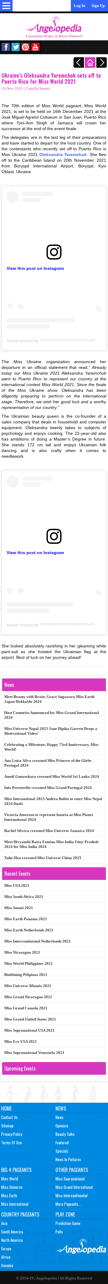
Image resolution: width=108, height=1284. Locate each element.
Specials (62, 1151)
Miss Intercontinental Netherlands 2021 (37, 941)
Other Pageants (72, 1169)
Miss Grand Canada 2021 (25, 1008)
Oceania (7, 1265)
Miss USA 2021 (16, 885)
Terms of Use (11, 1142)
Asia (4, 1223)
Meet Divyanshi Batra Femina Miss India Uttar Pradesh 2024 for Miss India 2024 (51, 844)
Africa (5, 1257)
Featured (62, 1142)
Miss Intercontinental (72, 1195)
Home (6, 1108)
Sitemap (7, 1126)
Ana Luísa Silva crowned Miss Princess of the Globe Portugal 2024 (48, 763)
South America (12, 1232)
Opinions (62, 1126)
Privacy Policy (11, 1134)
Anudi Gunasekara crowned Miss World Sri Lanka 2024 (51, 776)
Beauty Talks (65, 1134)
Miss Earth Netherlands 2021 (28, 930)
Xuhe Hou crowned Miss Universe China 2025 (42, 857)
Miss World (9, 1179)
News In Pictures (68, 1159)
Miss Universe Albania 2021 (27, 985)
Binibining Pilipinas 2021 (25, 974)
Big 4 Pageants (16, 1169)
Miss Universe (11, 1187)
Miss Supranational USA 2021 (29, 1030)
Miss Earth (9, 1195)
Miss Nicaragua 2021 (22, 952)
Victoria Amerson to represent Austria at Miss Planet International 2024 (48, 817)
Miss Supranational (70, 1179)
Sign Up (98, 5)
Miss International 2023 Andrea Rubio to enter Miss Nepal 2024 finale (53, 801)
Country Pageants (20, 1214)
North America (12, 1240)
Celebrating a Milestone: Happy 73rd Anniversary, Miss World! (51, 747)
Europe (6, 1248)
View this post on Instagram (35, 268)
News (61, 1108)
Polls (59, 1232)
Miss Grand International (74, 1187)
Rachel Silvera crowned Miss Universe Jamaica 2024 (49, 830)
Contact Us (9, 1117)
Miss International (14, 1204)
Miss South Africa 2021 (23, 896)
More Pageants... (68, 1204)
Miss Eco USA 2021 (20, 1041)
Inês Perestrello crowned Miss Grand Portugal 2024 (48, 787)
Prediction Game (68, 1223)
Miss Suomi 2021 (18, 907)
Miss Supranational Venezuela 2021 (34, 1052)
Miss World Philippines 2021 (28, 963)
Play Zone (65, 1214)
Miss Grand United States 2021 (30, 1019)
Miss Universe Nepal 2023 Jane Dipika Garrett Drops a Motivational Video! (50, 731)
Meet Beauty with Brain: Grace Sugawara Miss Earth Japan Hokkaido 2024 (49, 699)
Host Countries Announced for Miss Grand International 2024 (51, 715)
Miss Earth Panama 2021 (25, 919)
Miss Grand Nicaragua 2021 (28, 997)
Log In (79, 5)
